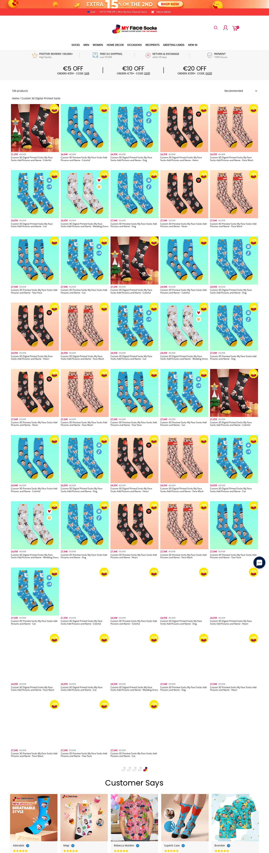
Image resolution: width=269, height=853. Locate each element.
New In (192, 45)
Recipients (152, 45)
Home (15, 98)
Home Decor (115, 45)
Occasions (134, 45)
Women (98, 45)
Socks (76, 45)
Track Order (163, 12)
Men (86, 45)
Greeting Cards (173, 45)
